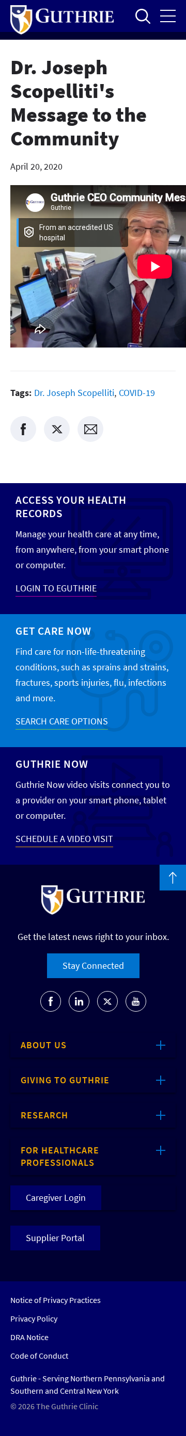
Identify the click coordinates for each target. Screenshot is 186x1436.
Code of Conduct (39, 1355)
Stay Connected (93, 965)
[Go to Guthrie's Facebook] (50, 1001)
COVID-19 (137, 393)
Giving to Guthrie (65, 1080)
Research (44, 1115)
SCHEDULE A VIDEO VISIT (64, 839)
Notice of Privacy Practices (55, 1300)
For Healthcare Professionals (60, 1156)
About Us (44, 1045)
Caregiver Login (56, 1197)
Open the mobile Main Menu (168, 16)
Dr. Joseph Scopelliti (74, 393)
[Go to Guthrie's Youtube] (136, 1001)
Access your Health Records (71, 506)
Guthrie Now (52, 764)
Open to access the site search (142, 16)
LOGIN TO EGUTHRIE (56, 588)
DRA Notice (29, 1337)
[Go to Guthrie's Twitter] (107, 1001)
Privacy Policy (33, 1318)
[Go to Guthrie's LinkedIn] (79, 1001)
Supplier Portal (55, 1238)
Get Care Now (53, 631)
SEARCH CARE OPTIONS (62, 721)
